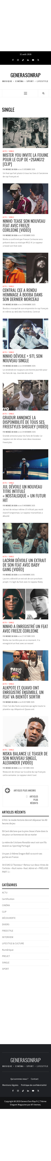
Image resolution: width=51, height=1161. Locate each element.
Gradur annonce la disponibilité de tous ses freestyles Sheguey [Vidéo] (25, 422)
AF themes (36, 1104)
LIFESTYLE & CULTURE (13, 943)
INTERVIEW (7, 937)
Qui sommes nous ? (19, 1078)
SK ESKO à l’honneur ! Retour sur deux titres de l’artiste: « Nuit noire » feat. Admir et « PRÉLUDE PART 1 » (25, 868)
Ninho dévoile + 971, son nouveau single (22, 358)
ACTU (5, 151)
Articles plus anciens (25, 790)
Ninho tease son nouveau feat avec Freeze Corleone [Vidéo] (24, 225)
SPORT (5, 968)
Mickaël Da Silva (12, 169)
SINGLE (11, 151)
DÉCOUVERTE (9, 918)
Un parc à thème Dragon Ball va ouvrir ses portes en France (22, 855)
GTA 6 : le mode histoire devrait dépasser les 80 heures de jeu (24, 822)
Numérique (7, 949)
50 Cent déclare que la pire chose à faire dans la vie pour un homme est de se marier (25, 833)
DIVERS (5, 924)
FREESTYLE (7, 930)
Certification (8, 899)
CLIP (4, 911)
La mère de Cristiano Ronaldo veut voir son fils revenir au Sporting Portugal (24, 844)
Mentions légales (10, 1085)
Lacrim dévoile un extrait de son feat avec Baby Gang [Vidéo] (24, 564)
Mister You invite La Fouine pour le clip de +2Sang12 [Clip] (25, 159)
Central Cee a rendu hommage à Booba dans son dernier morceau (22, 294)
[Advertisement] (25, 25)
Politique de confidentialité (34, 1085)
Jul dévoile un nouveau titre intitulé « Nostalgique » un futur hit (24, 493)
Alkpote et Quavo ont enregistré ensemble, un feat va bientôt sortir (23, 692)
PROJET (6, 956)
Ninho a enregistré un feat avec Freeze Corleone (25, 628)
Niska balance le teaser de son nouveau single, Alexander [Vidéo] (25, 758)
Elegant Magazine (18, 1104)
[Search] (43, 93)
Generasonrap (25, 75)
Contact (34, 1078)
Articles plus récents (34, 800)
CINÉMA (6, 905)
